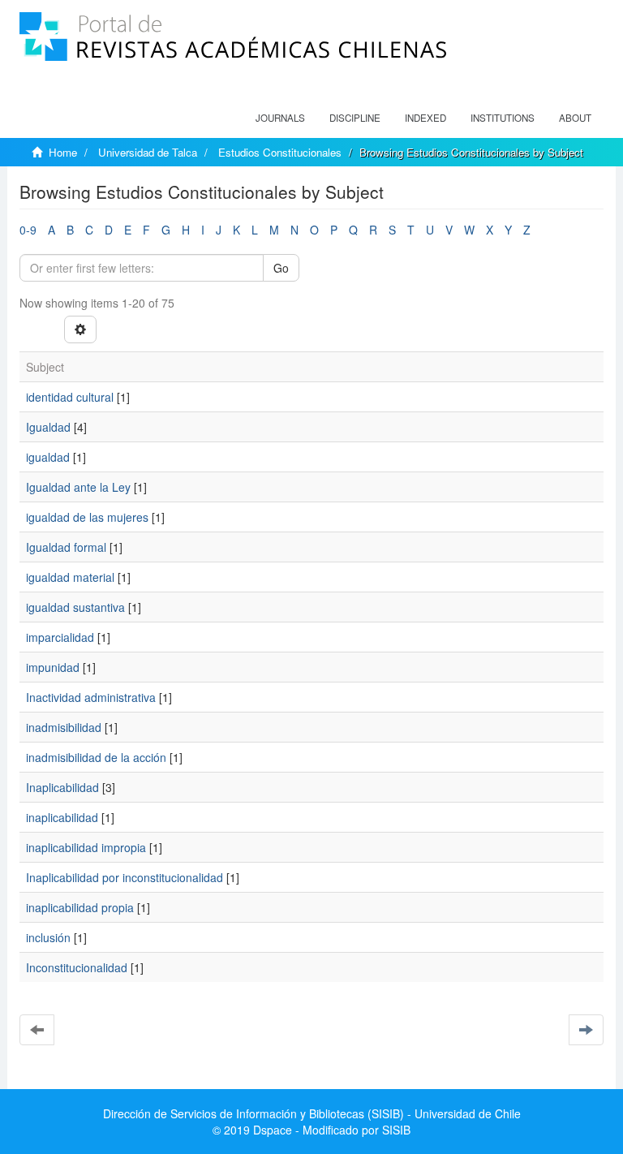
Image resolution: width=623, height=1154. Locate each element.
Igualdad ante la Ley (78, 487)
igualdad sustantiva (75, 607)
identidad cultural (70, 397)
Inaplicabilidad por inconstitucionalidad (124, 877)
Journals (280, 117)
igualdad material (70, 577)
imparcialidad (60, 637)
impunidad (52, 667)
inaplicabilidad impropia (86, 847)
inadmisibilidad (63, 727)
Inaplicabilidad (62, 787)
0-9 (28, 230)
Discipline (354, 117)
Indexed (425, 117)
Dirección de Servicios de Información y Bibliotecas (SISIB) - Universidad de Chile (312, 1113)
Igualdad (48, 427)
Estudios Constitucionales (280, 152)
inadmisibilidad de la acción (96, 757)
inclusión (48, 937)
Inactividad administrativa (91, 697)
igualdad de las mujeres (87, 517)
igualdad (48, 457)
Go (281, 268)
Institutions (502, 117)
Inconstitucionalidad (76, 967)
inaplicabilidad (62, 817)
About (575, 117)
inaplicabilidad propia (80, 907)
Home (63, 152)
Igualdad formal (66, 547)
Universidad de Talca (147, 152)
